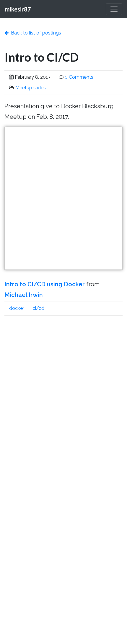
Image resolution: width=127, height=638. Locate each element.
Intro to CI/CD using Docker (44, 284)
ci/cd (38, 308)
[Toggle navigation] (114, 9)
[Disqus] (63, 395)
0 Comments (79, 77)
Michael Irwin (23, 294)
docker (16, 308)
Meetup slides (30, 88)
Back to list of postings (35, 33)
